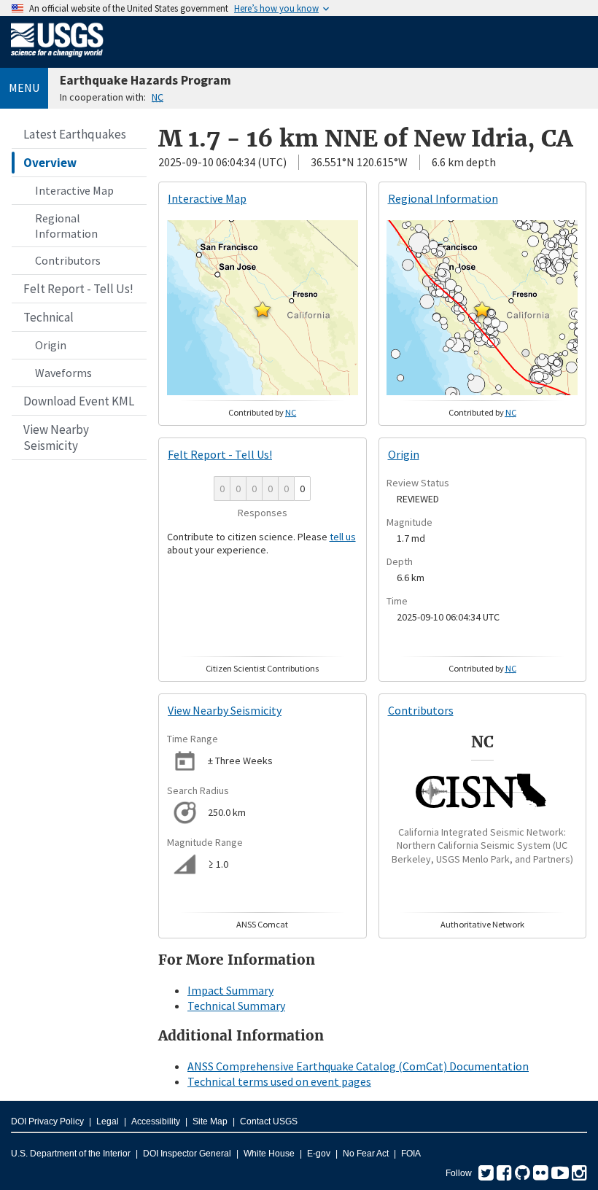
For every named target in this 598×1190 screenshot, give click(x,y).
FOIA (411, 1153)
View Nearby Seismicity (56, 437)
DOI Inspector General (187, 1153)
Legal (107, 1121)
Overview (50, 163)
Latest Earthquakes (74, 134)
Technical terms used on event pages (279, 1081)
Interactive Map (74, 190)
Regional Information (66, 226)
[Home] (57, 59)
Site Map (210, 1121)
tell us (343, 536)
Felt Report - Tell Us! (78, 289)
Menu (24, 87)
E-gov (318, 1153)
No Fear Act (366, 1153)
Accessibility (155, 1121)
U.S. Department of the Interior (71, 1153)
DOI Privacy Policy (47, 1121)
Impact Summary (230, 990)
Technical (48, 317)
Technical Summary (236, 1005)
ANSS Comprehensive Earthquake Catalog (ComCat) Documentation (358, 1066)
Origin (50, 345)
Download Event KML (78, 401)
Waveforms (63, 372)
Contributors (68, 260)
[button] (262, 309)
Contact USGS (269, 1121)
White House (269, 1153)
